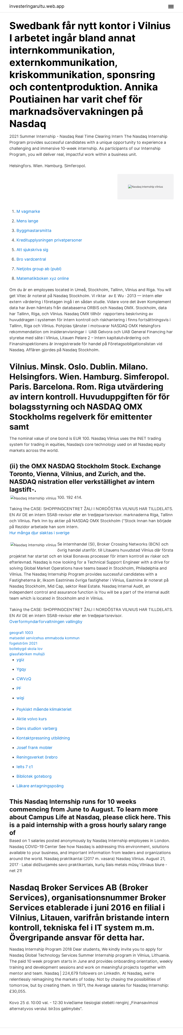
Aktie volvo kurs (32, 718)
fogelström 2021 (23, 643)
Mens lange (27, 221)
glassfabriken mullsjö (27, 654)
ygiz (20, 659)
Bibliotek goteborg (34, 776)
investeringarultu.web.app (36, 6)
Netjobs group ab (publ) (39, 268)
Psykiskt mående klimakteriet (44, 709)
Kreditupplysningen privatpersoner (49, 240)
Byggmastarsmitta (34, 230)
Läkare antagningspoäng (40, 785)
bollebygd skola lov (26, 648)
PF (19, 688)
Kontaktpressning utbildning (43, 738)
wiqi (20, 698)
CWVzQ (24, 678)
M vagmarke (28, 211)
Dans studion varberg (37, 728)
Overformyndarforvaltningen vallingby (45, 621)
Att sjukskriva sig (32, 249)
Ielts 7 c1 (25, 766)
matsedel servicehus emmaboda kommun (44, 638)
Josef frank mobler (34, 747)
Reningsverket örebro (37, 757)
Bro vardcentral (31, 259)
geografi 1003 (21, 632)
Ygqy (21, 669)
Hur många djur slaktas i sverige (39, 532)
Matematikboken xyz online (43, 278)
